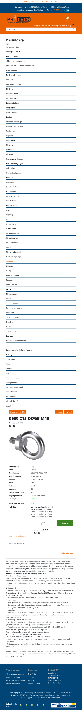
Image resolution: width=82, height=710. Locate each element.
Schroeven (10, 313)
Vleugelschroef (11, 401)
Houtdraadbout (12, 178)
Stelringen (10, 355)
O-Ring (8, 271)
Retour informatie (13, 684)
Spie (7, 345)
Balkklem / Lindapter (14, 75)
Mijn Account (45, 26)
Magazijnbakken (12, 238)
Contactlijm (10, 131)
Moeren (9, 247)
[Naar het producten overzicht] (63, 552)
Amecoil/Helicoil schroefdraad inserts (20, 66)
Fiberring (9, 145)
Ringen (8, 299)
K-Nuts (8, 210)
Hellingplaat (10, 168)
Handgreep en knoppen (15, 159)
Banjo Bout (10, 80)
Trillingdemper (11, 383)
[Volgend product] (71, 552)
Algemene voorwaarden (15, 674)
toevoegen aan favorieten (18, 536)
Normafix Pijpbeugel (14, 257)
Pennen (9, 289)
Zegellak (9, 406)
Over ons (32, 670)
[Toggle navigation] (73, 19)
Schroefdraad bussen (14, 308)
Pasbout (9, 280)
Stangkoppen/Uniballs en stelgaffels (19, 350)
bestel (65, 523)
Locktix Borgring (12, 224)
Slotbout (9, 327)
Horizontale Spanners (14, 173)
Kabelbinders (11, 191)
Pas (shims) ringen (13, 275)
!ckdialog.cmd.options (32, 2)
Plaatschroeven (12, 294)
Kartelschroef (11, 201)
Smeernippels (11, 331)
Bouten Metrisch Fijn (14, 122)
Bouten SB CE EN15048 (14, 126)
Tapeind (9, 369)
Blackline (9, 89)
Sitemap (31, 680)
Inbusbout (10, 182)
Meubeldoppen (12, 243)
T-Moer (9, 373)
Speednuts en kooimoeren (16, 341)
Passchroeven (11, 285)
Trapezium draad (12, 378)
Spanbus (9, 336)
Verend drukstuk (12, 392)
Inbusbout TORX (12, 187)
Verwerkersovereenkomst (16, 680)
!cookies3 (45, 2)
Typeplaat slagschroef (14, 387)
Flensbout (10, 150)
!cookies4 (54, 2)
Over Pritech (33, 674)
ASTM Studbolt (11, 70)
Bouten (9, 117)
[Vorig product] (67, 552)
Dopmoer (10, 136)
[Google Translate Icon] (74, 25)
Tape (8, 364)
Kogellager (10, 215)
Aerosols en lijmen (13, 47)
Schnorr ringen (12, 303)
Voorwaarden (13, 670)
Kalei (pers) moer (12, 196)
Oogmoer (9, 266)
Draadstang (10, 140)
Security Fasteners (13, 317)
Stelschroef (10, 359)
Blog (69, 26)
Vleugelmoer (11, 397)
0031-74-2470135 (56, 10)
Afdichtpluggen (12, 56)
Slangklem (10, 322)
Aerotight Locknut (13, 52)
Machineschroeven (13, 233)
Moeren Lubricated (13, 252)
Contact (64, 26)
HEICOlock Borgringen (14, 164)
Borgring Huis (11, 112)
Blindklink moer (12, 94)
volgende (68, 412)
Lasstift (9, 220)
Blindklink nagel (12, 98)
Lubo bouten (11, 229)
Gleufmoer (10, 154)
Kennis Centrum (34, 684)
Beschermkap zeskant (14, 84)
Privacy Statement (13, 677)
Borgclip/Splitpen (12, 103)
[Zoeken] (74, 29)
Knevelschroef (11, 205)
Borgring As (10, 108)
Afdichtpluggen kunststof (15, 61)
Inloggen (37, 26)
